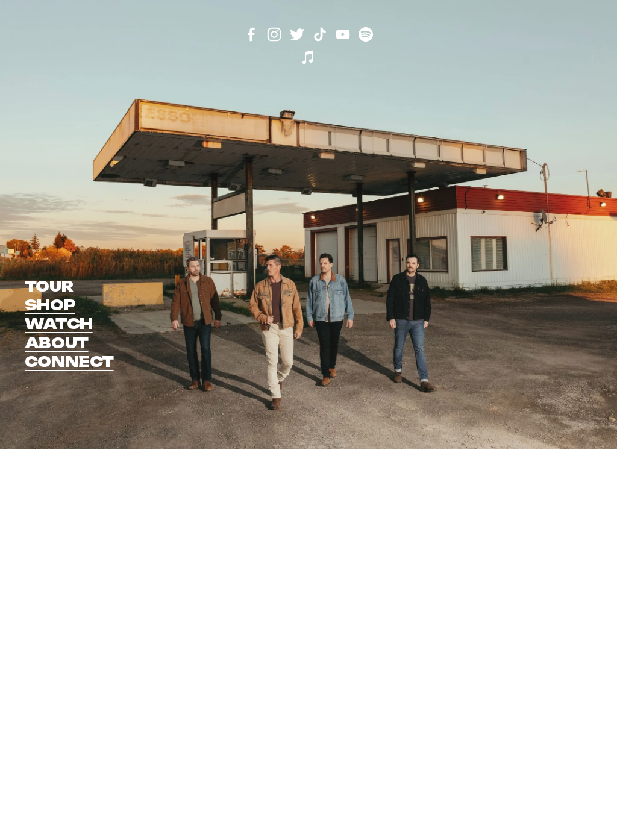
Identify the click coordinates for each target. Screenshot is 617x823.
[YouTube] (343, 34)
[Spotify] (366, 34)
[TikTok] (320, 34)
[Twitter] (297, 34)
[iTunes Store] (308, 57)
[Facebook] (251, 34)
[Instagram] (274, 34)
